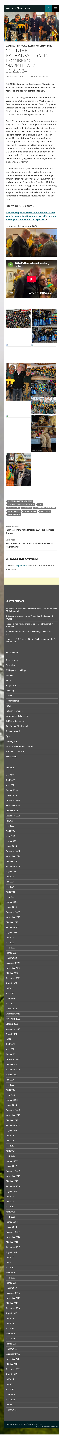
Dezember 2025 (13, 801)
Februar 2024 (12, 902)
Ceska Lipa (38, 1424)
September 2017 (13, 1247)
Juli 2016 (10, 1319)
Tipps (18, 46)
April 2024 (10, 892)
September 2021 (13, 1029)
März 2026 (10, 785)
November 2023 (13, 917)
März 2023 (10, 948)
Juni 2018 (10, 1202)
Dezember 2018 (13, 1171)
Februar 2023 (12, 953)
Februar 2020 (12, 1100)
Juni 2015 (10, 1385)
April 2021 (10, 1044)
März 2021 (10, 1049)
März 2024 (10, 897)
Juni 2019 (10, 1141)
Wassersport (11, 757)
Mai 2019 (10, 1146)
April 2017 (10, 1273)
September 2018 (13, 1187)
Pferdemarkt (14, 511)
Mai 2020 (10, 1085)
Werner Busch (14, 514)
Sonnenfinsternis (13, 731)
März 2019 (10, 1156)
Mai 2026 (10, 775)
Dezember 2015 (13, 1354)
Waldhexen (45, 511)
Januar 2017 (11, 1288)
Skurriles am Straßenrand (17, 726)
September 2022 (13, 978)
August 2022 (11, 983)
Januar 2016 (11, 1349)
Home (8, 681)
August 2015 (11, 1374)
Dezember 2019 (13, 1110)
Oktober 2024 (12, 862)
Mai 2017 (10, 1268)
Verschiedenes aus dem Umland (36, 46)
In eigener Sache (13, 686)
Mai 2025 (10, 826)
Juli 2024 (10, 877)
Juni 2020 (10, 1080)
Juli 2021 (10, 1039)
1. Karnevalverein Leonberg (20, 501)
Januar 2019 (11, 1166)
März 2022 (10, 1004)
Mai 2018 (10, 1207)
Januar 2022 (11, 1009)
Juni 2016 (10, 1324)
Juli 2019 (10, 1136)
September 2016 (13, 1308)
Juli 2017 (10, 1258)
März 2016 (10, 1339)
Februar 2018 (12, 1222)
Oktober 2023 (12, 923)
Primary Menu (55, 8)
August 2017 (11, 1253)
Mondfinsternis (12, 701)
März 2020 (10, 1095)
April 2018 (10, 1212)
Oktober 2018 (12, 1181)
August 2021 (11, 1034)
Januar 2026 (11, 796)
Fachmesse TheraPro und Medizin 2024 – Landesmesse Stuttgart (30, 530)
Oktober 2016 (12, 1303)
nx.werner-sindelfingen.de (17, 716)
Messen (9, 696)
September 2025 (13, 816)
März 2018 (10, 1217)
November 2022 (13, 968)
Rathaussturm (30, 511)
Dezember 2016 (13, 1293)
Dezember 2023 (13, 912)
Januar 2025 (11, 846)
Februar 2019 (12, 1161)
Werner (25, 77)
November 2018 (13, 1176)
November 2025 (13, 806)
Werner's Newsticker (18, 8)
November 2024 (13, 856)
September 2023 (13, 928)
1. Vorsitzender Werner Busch (21, 504)
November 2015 (13, 1359)
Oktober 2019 (12, 1121)
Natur (8, 706)
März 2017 (10, 1278)
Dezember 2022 (13, 963)
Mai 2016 (10, 1329)
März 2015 (10, 1400)
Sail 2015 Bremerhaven (16, 721)
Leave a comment (41, 77)
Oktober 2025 (12, 811)
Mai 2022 (10, 994)
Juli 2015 (10, 1379)
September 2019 (13, 1126)
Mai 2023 (10, 943)
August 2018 (11, 1192)
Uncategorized (12, 742)
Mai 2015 (10, 1390)
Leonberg (10, 46)
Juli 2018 (10, 1197)
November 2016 (13, 1298)
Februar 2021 (12, 1055)
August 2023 (11, 933)
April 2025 (10, 831)
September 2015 (13, 1369)
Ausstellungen (12, 660)
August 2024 (11, 872)
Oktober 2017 (12, 1242)
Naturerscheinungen (15, 711)
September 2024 (13, 867)
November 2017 (13, 1237)
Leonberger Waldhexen (45, 508)
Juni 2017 (10, 1263)
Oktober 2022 (12, 973)
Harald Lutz (13, 508)
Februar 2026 (12, 790)
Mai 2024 (10, 887)
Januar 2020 (11, 1105)
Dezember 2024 (13, 851)
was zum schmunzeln (15, 752)
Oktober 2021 (12, 1024)
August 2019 (11, 1131)
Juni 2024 (10, 882)
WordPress (19, 1424)
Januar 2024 (11, 907)
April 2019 (10, 1151)
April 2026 (10, 780)
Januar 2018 (11, 1227)
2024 (40, 504)
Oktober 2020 (12, 1065)
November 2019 (13, 1115)
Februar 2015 (12, 1405)
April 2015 (10, 1395)
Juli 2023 (10, 938)
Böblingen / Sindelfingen (16, 670)
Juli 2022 (10, 989)
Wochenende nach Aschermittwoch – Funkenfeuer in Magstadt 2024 (29, 543)
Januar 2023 (11, 958)
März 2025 (10, 836)
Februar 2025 (12, 841)
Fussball (9, 676)
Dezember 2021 (13, 1014)
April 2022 (10, 999)
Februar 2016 (12, 1344)
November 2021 (13, 1019)
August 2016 (11, 1313)
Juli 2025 (10, 821)
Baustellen (10, 665)
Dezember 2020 (13, 1060)
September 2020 (13, 1070)
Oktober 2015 (12, 1364)
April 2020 (10, 1090)
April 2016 (10, 1334)
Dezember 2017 (13, 1232)
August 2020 (11, 1075)
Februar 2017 (12, 1283)
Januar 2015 (11, 1410)
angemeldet (21, 566)
